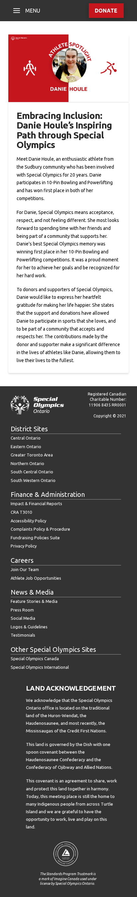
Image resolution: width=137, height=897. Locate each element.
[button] (26, 11)
